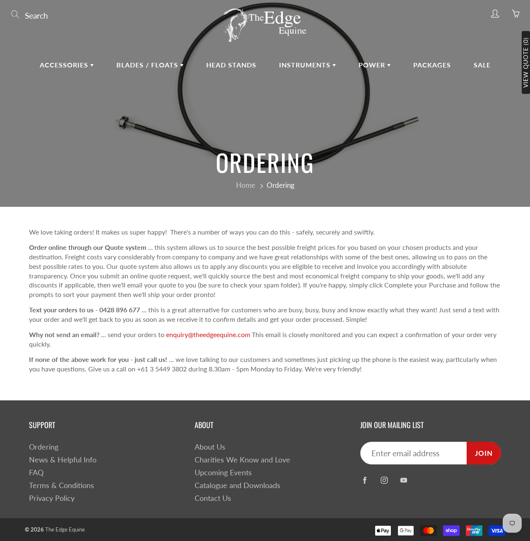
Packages (432, 65)
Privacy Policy (52, 498)
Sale (482, 65)
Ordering (43, 447)
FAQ (36, 472)
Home (245, 185)
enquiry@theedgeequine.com (208, 334)
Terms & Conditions (61, 485)
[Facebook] (364, 480)
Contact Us (213, 498)
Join (484, 453)
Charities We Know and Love (242, 459)
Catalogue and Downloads (237, 485)
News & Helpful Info (62, 459)
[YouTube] (403, 480)
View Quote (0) (525, 62)
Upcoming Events (223, 472)
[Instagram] (384, 480)
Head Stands (231, 65)
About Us (210, 447)
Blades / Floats (148, 65)
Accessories (65, 65)
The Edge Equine (65, 529)
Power (373, 65)
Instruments (305, 65)
